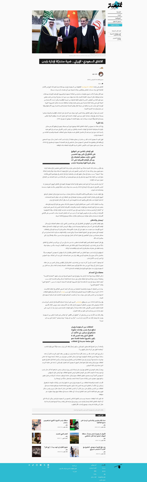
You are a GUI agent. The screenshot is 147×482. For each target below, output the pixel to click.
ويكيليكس (79, 302)
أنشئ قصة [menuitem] (118, 18)
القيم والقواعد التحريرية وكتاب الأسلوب (115, 34)
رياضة (95, 474)
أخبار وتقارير (93, 465)
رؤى (101, 67)
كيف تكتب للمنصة (116, 31)
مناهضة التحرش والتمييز (117, 38)
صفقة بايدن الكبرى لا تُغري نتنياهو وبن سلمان (57, 420)
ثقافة (95, 471)
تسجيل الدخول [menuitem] (117, 21)
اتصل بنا (75, 471)
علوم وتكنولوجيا (102, 477)
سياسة (104, 468)
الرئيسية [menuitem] (119, 12)
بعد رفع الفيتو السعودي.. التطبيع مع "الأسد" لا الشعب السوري (91, 447)
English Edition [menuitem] (115, 25)
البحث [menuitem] (119, 15)
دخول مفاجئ (102, 480)
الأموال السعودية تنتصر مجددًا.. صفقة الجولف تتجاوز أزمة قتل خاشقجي (89, 434)
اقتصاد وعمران (92, 468)
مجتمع (104, 471)
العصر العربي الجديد (63, 434)
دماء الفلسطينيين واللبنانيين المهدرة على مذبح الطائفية (93, 420)
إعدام (62, 292)
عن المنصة (74, 466)
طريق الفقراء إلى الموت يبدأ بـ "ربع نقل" (59, 447)
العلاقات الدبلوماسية (88, 87)
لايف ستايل (93, 477)
